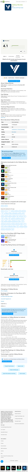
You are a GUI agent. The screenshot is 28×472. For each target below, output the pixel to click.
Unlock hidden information (14, 279)
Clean (19, 221)
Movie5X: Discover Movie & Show (10, 183)
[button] (14, 303)
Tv (9, 211)
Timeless (13, 224)
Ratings (21, 226)
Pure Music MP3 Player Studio (16, 233)
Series (20, 211)
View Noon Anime (4, 434)
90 (12, 139)
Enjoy (2, 221)
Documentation (3, 445)
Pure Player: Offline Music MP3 (10, 235)
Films (23, 213)
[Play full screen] (24, 51)
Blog (1, 453)
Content (2, 216)
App (6, 211)
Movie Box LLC (7, 169)
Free (24, 216)
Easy (18, 226)
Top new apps (22, 373)
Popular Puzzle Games (9, 366)
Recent (6, 226)
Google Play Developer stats (19, 416)
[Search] (26, 2)
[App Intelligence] (2, 461)
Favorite (19, 213)
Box (9, 218)
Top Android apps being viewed (6, 427)
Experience (13, 218)
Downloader (15, 213)
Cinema (21, 216)
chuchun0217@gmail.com (6, 298)
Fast (2, 218)
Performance (3, 224)
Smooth (25, 226)
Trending (6, 213)
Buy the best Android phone (19, 423)
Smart (2, 226)
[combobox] (20, 1)
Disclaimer (3, 229)
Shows (16, 211)
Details (10, 221)
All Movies (7, 174)
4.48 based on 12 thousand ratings (18, 129)
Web (17, 216)
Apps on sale (20, 366)
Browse (6, 221)
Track (13, 229)
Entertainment (14, 221)
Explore (10, 216)
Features (22, 218)
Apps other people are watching (9, 373)
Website (2, 301)
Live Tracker (3, 429)
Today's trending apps (14, 369)
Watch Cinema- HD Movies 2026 (10, 187)
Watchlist (18, 218)
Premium (8, 224)
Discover (23, 211)
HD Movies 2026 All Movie (9, 196)
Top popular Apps (18, 421)
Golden (14, 226)
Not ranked (14, 132)
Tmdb (6, 218)
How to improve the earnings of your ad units (7, 457)
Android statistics (18, 413)
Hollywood (10, 226)
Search (6, 216)
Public (21, 224)
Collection (17, 224)
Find (23, 221)
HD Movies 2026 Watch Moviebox (10, 165)
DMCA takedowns (4, 448)
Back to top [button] (25, 462)
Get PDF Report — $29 (6, 157)
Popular (14, 216)
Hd (2, 213)
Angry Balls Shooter (4, 432)
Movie (2, 211)
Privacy (2, 443)
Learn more (23, 155)
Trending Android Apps (18, 418)
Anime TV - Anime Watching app (10, 239)
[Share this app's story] (21, 51)
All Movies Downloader (9, 178)
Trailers (10, 213)
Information (8, 229)
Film (25, 224)
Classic (13, 211)
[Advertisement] (14, 25)
